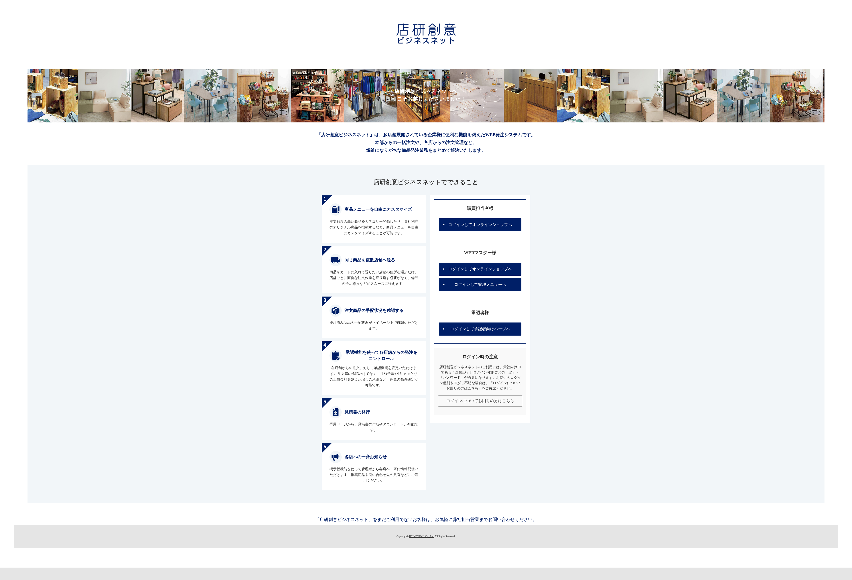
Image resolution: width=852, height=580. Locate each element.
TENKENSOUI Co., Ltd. (421, 536)
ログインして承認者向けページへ (480, 329)
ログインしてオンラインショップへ (480, 224)
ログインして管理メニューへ (480, 284)
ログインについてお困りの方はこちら (480, 401)
